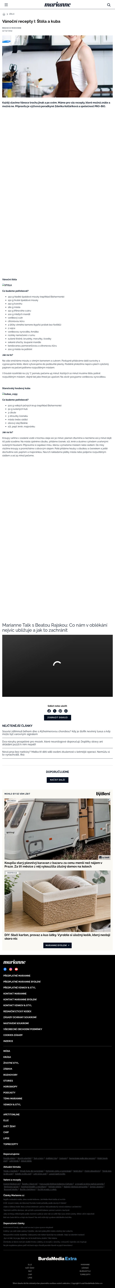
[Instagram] (10, 969)
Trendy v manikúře (10, 1171)
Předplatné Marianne (16, 975)
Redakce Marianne (11, 28)
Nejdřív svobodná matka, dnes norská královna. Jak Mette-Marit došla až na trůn (34, 1199)
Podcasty (9, 1092)
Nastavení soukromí (16, 1023)
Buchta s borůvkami (27, 1189)
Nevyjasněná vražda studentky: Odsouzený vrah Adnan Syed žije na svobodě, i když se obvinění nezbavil (43, 1235)
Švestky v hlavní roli (29, 1184)
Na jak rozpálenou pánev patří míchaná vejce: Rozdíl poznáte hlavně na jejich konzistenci (38, 1245)
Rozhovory (10, 1075)
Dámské (85, 1268)
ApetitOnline (11, 1114)
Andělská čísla (51, 1158)
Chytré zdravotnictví (92, 1171)
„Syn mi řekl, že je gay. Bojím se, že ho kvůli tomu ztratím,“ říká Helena (30, 1238)
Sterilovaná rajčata (11, 1187)
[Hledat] (109, 4)
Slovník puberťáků (24, 1158)
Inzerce (8, 1041)
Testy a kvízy (38, 1158)
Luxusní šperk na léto (57, 1174)
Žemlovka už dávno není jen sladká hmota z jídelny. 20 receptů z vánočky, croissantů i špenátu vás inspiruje (45, 1242)
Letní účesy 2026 (40, 1174)
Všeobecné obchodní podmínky (22, 1029)
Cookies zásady (13, 1035)
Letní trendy (14, 1161)
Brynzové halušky (11, 1189)
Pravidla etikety (9, 1158)
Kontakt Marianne (15, 993)
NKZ (30, 1271)
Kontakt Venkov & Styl (17, 1005)
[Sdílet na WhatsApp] (66, 711)
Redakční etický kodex (17, 1011)
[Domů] (57, 4)
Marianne (85, 1265)
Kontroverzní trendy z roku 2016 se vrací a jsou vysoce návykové (28, 1227)
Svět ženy (9, 1126)
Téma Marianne (12, 1098)
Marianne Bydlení (56, 945)
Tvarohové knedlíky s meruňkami (33, 1187)
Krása (7, 1057)
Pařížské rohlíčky (54, 1187)
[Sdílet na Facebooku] (49, 711)
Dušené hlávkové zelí (11, 1184)
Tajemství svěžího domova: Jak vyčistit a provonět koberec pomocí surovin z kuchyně (36, 1210)
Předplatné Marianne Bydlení (22, 981)
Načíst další (57, 780)
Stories (8, 1080)
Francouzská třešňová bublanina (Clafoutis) (56, 1184)
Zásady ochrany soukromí (19, 1017)
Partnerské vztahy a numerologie (58, 1171)
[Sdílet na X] (54, 711)
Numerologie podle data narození (82, 1158)
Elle (6, 1120)
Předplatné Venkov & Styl (19, 987)
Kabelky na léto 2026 (23, 1174)
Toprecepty (10, 1144)
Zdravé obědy (26, 1161)
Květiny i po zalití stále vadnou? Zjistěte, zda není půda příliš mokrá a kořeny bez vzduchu (38, 1231)
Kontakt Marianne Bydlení (20, 999)
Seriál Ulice (77, 1171)
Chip (6, 1132)
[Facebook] (5, 969)
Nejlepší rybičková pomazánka (76, 1187)
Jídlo (11, 14)
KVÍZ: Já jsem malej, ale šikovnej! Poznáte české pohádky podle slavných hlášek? (34, 1203)
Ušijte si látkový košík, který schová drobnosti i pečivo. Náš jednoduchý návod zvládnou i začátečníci (42, 1207)
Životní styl (11, 1063)
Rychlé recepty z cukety (47, 1189)
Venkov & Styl (12, 1104)
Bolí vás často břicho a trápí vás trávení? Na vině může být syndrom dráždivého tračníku (37, 1217)
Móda (6, 1051)
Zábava (7, 1069)
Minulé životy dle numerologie (31, 1171)
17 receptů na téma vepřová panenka (89, 1184)
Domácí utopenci (96, 1187)
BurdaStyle (85, 1271)
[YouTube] (16, 969)
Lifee (6, 1138)
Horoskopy (10, 1086)
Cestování (63, 1158)
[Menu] (6, 5)
